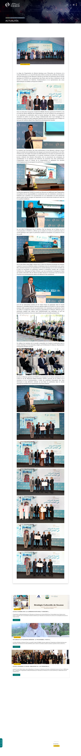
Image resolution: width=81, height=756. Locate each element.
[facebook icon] (10, 741)
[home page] (12, 4)
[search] (67, 5)
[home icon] (70, 4)
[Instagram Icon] (18, 741)
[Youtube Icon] (20, 741)
